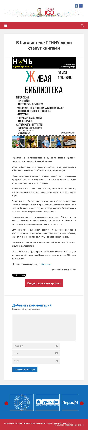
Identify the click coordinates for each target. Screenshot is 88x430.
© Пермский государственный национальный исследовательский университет (38, 423)
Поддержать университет (44, 283)
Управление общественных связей (69, 425)
